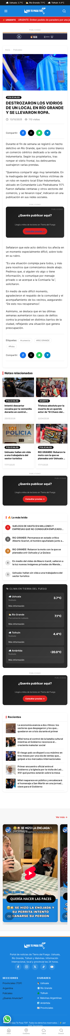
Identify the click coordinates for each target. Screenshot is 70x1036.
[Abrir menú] (6, 11)
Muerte (44, 401)
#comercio (25, 340)
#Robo (12, 346)
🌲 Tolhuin (42, 993)
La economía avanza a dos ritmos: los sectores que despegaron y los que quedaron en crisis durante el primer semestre (38, 728)
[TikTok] (43, 967)
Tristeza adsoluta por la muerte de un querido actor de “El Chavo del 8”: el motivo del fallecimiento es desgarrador (51, 413)
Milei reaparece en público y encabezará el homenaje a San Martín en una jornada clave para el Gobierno (40, 783)
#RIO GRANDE (42, 340)
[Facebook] (18, 967)
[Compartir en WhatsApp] (39, 133)
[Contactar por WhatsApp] (7, 1019)
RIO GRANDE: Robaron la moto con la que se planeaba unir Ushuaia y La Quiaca (51, 457)
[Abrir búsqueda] (64, 11)
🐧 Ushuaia (43, 983)
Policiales (17, 50)
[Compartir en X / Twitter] (31, 133)
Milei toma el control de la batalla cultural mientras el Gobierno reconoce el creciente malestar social (40, 741)
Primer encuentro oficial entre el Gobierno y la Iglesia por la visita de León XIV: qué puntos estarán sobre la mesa (40, 769)
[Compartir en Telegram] (47, 133)
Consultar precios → (35, 231)
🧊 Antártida (43, 1003)
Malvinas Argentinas (51, 998)
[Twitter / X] (35, 967)
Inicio (7, 50)
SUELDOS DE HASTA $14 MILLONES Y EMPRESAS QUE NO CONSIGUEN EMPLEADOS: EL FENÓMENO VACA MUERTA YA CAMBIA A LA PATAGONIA (38, 528)
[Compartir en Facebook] (23, 133)
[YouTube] (52, 967)
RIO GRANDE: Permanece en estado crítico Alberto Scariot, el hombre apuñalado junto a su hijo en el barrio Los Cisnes (37, 539)
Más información (16, 606)
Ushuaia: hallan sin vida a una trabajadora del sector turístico (18, 455)
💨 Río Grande (44, 988)
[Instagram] (26, 967)
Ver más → (61, 817)
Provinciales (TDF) (12, 983)
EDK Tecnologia (35, 1025)
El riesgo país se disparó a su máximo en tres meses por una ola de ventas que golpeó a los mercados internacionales (40, 755)
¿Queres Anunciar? (13, 998)
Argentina (8, 988)
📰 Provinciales (45, 1007)
